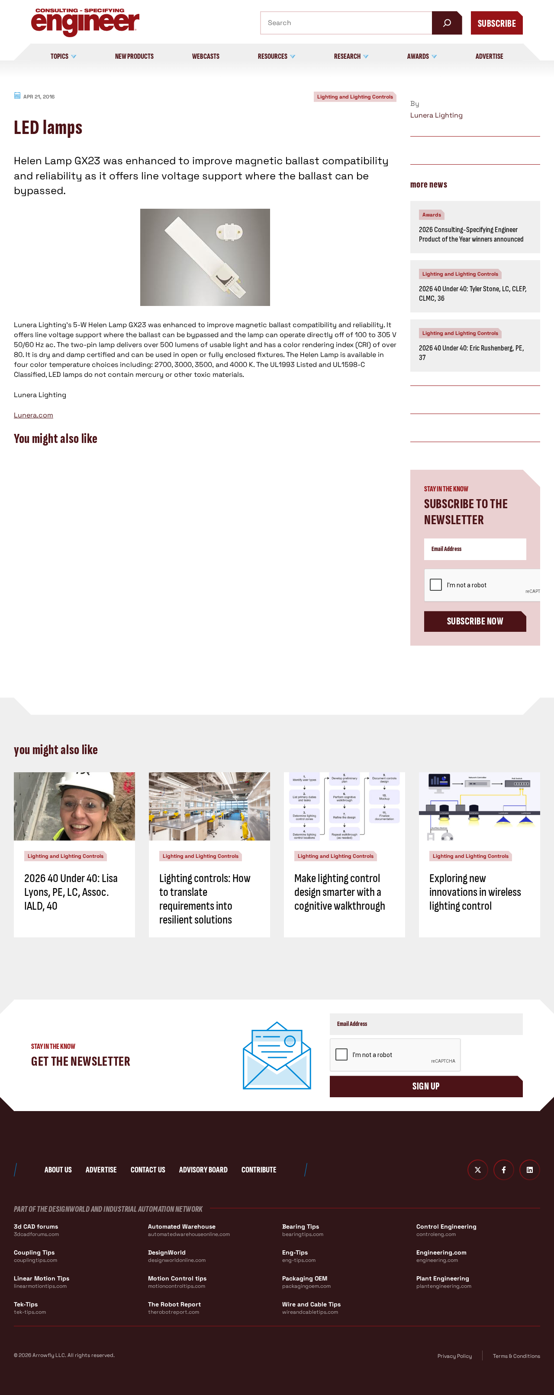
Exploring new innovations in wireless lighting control (475, 892)
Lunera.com (33, 415)
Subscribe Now (475, 621)
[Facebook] (503, 1169)
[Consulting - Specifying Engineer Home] (85, 23)
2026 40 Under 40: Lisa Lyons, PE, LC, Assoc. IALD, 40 (71, 892)
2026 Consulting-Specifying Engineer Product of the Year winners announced (471, 234)
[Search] (447, 23)
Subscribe (497, 23)
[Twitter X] (477, 1169)
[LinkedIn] (529, 1169)
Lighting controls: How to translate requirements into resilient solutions (205, 899)
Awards (431, 214)
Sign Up (426, 1086)
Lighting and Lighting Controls (355, 96)
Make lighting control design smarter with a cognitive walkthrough (339, 892)
